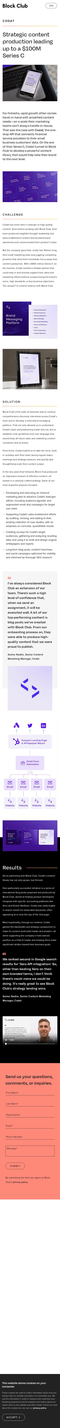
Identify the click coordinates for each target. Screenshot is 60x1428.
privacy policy (20, 1182)
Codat (39, 130)
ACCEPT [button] (12, 1417)
